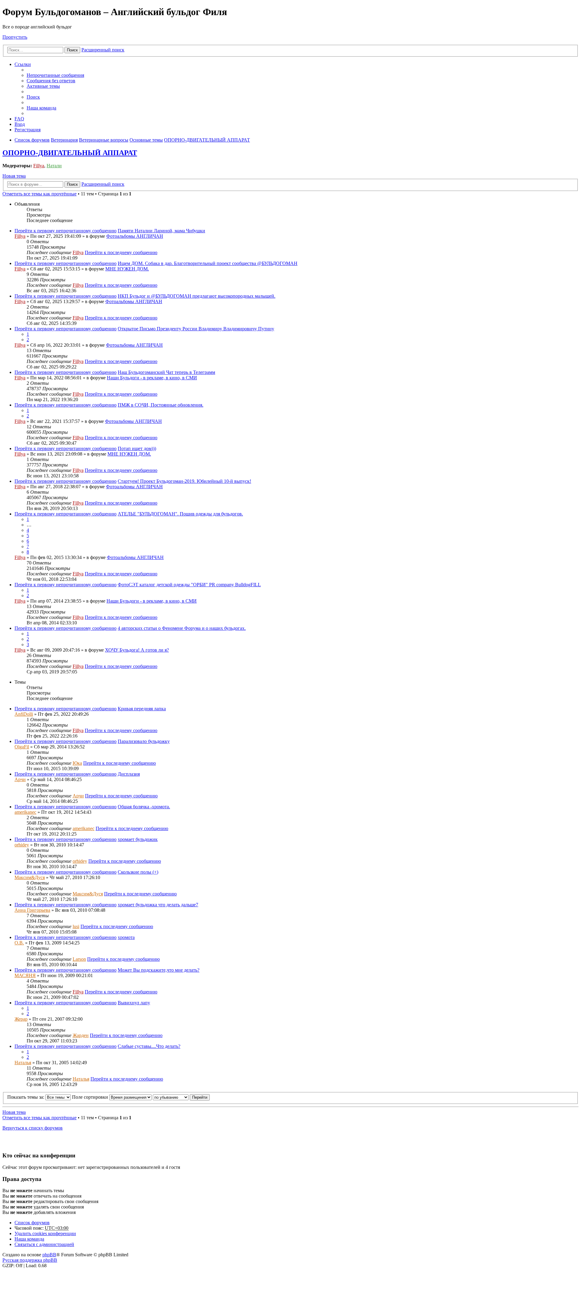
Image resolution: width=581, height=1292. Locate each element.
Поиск (72, 50)
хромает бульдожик (138, 839)
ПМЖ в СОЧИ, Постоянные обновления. (160, 404)
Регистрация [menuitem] (28, 129)
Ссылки (23, 64)
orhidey (22, 844)
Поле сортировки (90, 1097)
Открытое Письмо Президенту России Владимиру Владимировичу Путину (196, 328)
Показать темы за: (26, 1097)
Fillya (38, 165)
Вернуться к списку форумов (32, 1127)
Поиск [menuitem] (33, 97)
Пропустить (14, 37)
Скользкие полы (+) (138, 872)
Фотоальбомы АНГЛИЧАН (134, 236)
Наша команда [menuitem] (41, 107)
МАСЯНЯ (25, 975)
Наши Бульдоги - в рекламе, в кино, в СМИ (152, 377)
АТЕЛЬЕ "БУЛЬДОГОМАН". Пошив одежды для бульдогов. (180, 513)
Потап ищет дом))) (137, 448)
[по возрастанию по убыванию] (171, 1097)
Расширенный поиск (102, 49)
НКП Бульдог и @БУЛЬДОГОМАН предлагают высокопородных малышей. (196, 296)
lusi (76, 926)
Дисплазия (129, 774)
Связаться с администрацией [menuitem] (44, 1244)
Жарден (81, 1035)
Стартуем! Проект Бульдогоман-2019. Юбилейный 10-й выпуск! (184, 481)
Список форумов (32, 1222)
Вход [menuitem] (20, 124)
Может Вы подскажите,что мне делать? (158, 970)
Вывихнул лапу (134, 1002)
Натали (54, 165)
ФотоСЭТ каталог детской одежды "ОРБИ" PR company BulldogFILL (189, 584)
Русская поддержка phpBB (29, 1260)
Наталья (23, 1062)
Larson (79, 959)
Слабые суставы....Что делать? (149, 1046)
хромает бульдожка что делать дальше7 (158, 904)
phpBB (49, 1254)
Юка (77, 763)
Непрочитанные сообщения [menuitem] (55, 75)
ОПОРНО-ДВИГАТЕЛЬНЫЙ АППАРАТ (69, 153)
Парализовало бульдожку (144, 741)
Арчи (20, 779)
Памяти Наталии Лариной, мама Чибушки (161, 230)
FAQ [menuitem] (19, 118)
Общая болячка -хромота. (144, 806)
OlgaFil (22, 746)
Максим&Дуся (30, 877)
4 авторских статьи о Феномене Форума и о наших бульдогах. (182, 628)
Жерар (21, 1019)
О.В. (19, 942)
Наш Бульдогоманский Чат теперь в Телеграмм (166, 372)
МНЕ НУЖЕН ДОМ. (127, 268)
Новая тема (14, 175)
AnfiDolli (24, 714)
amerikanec (25, 812)
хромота (126, 937)
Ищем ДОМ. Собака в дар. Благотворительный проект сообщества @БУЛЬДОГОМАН (207, 263)
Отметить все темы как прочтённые (39, 193)
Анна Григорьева (32, 910)
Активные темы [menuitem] (43, 86)
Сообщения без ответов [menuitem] (51, 80)
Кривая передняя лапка (142, 708)
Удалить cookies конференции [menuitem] (45, 1233)
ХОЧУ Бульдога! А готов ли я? (137, 650)
